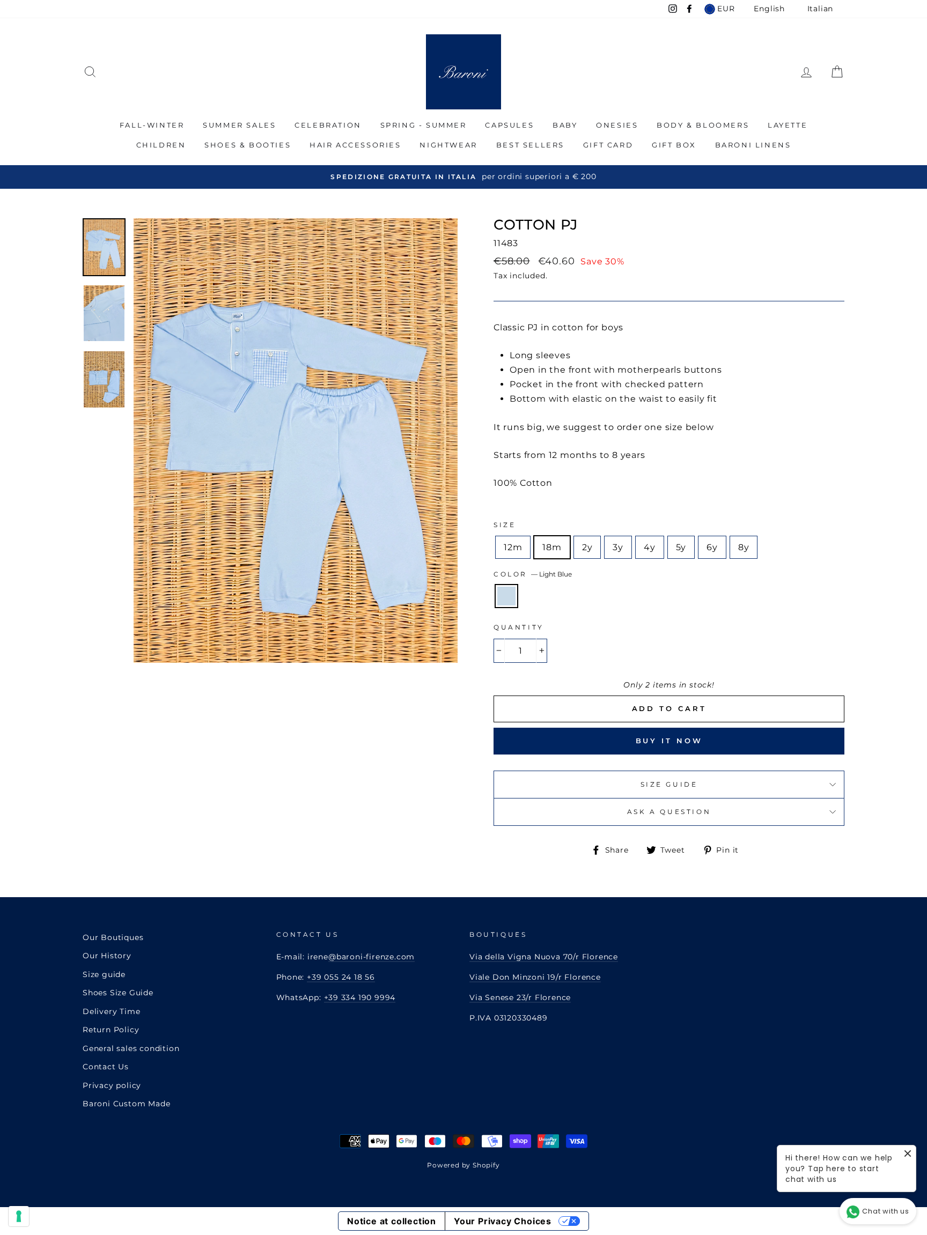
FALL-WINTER (152, 125)
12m (513, 547)
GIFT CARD (608, 144)
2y (587, 547)
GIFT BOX (674, 144)
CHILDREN (161, 144)
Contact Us (106, 1066)
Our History (107, 955)
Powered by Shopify (463, 1165)
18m (551, 547)
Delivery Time (111, 1011)
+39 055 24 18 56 (341, 977)
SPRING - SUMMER (423, 125)
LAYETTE (787, 125)
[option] (463, 177)
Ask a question (669, 812)
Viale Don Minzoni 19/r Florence (535, 977)
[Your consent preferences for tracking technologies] (19, 1216)
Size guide (104, 974)
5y (681, 547)
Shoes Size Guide (118, 992)
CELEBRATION (328, 125)
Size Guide (669, 784)
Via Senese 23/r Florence (520, 997)
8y (743, 547)
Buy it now (669, 740)
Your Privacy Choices (502, 1221)
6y (712, 547)
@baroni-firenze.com (371, 956)
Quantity (519, 627)
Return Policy (111, 1029)
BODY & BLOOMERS (703, 125)
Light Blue (506, 596)
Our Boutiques (113, 937)
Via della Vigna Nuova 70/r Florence (543, 956)
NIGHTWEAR (448, 144)
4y (650, 547)
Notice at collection (391, 1221)
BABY (565, 125)
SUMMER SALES (239, 125)
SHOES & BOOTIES (247, 144)
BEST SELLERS (530, 144)
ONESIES (617, 125)
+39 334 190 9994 (360, 997)
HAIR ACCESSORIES (355, 144)
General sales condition (131, 1048)
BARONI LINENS (753, 144)
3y (618, 547)
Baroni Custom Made (126, 1103)
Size (505, 525)
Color (533, 574)
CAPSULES (509, 125)
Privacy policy (112, 1085)
